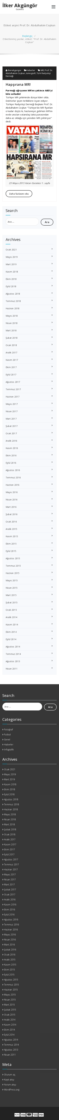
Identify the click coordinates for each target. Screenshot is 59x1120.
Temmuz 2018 (13, 301)
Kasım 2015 (12, 536)
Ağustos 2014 (13, 646)
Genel (7, 739)
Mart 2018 (11, 330)
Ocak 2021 (11, 249)
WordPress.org (11, 1089)
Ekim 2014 (11, 631)
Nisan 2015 (11, 587)
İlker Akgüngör (19, 5)
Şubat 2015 (11, 602)
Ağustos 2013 (13, 661)
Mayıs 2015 (12, 580)
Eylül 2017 (11, 374)
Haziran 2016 (12, 484)
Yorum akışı (10, 1084)
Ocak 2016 (11, 521)
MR (42, 70)
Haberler (30, 70)
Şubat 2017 (11, 426)
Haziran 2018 (12, 308)
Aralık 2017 (11, 352)
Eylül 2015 (11, 551)
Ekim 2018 (11, 278)
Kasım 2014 (12, 624)
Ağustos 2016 (13, 470)
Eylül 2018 (11, 286)
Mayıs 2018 (12, 315)
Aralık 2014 (11, 617)
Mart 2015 (11, 595)
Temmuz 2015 (13, 565)
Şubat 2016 (11, 514)
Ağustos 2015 (13, 558)
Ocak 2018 (11, 345)
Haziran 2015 (12, 573)
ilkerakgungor (14, 70)
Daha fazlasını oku (19, 193)
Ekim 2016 (11, 455)
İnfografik (9, 749)
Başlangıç (27, 35)
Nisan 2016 (11, 499)
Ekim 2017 (11, 367)
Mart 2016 (11, 506)
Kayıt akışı (9, 1079)
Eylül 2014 (11, 639)
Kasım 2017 (12, 359)
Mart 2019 (11, 264)
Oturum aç (9, 1074)
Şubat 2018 (11, 337)
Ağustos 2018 (13, 293)
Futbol (7, 734)
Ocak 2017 (11, 433)
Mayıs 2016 (12, 492)
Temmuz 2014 (13, 653)
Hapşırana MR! (18, 84)
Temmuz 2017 (13, 389)
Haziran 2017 (12, 396)
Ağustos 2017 (13, 381)
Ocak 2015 (11, 609)
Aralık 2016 (11, 440)
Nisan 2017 (11, 411)
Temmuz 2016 (13, 477)
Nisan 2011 (11, 668)
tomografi (31, 73)
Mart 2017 (11, 418)
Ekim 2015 (11, 543)
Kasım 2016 (12, 448)
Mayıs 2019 (12, 256)
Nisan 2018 (11, 323)
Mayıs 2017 (12, 403)
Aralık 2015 (11, 528)
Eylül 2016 (11, 462)
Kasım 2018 (12, 271)
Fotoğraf (8, 729)
